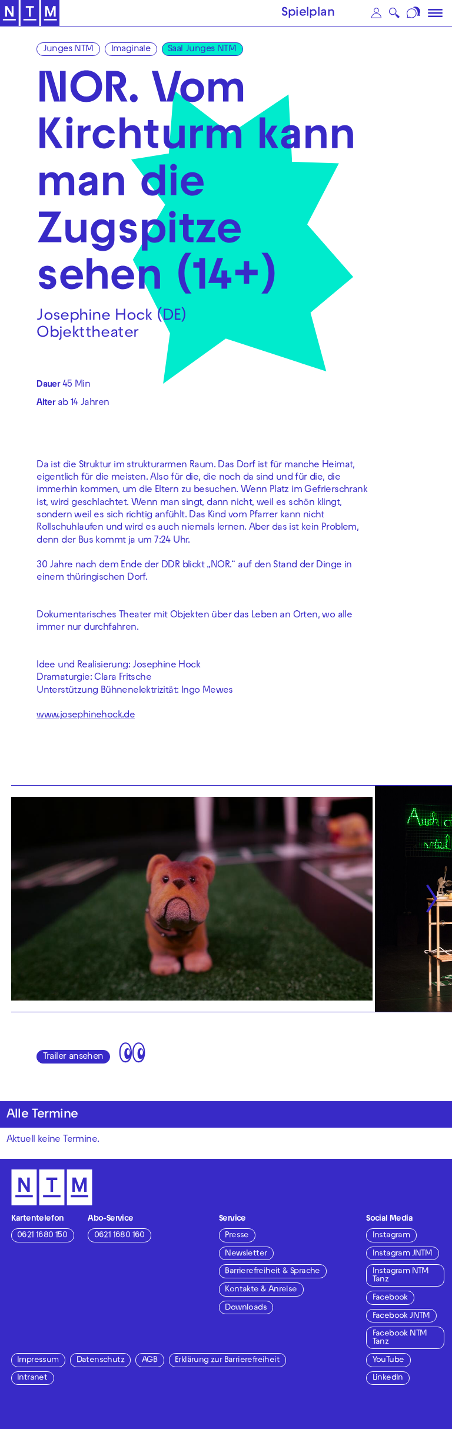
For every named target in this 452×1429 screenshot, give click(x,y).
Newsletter (246, 1254)
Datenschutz (100, 1360)
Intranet (32, 1378)
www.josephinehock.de (85, 716)
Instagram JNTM (403, 1254)
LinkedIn (388, 1378)
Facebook (390, 1298)
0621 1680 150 (42, 1235)
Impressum (38, 1360)
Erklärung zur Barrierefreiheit (227, 1360)
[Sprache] (414, 13)
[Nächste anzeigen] (431, 899)
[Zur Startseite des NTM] (29, 13)
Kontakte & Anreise (261, 1290)
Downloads (246, 1308)
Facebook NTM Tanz (400, 1338)
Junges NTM (68, 49)
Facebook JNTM (401, 1316)
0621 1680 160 (119, 1235)
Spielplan (307, 13)
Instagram (391, 1235)
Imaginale (131, 49)
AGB (149, 1360)
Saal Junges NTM (202, 49)
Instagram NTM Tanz (401, 1276)
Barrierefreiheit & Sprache (272, 1271)
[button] (376, 13)
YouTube (388, 1360)
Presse (236, 1235)
